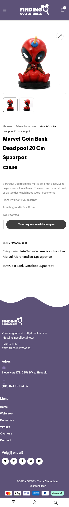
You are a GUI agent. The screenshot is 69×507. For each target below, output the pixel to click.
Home (7, 126)
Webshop (6, 413)
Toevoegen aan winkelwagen (36, 224)
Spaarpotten (43, 257)
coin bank (16, 266)
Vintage (5, 427)
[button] (62, 9)
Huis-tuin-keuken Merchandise (42, 251)
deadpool (32, 266)
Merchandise (26, 126)
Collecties (7, 420)
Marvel (8, 257)
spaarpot (47, 266)
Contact (5, 440)
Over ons (6, 433)
